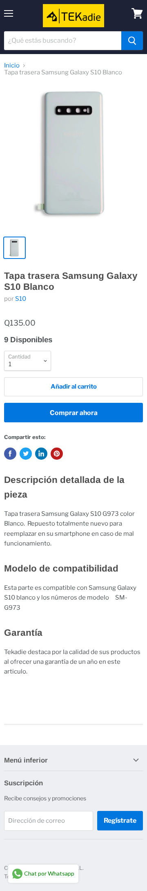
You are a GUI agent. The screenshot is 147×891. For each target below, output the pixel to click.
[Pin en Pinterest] (57, 454)
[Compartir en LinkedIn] (41, 454)
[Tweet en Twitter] (26, 454)
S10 (20, 298)
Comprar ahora (74, 413)
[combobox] (62, 40)
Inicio (12, 65)
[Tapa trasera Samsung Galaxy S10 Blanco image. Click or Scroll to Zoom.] (73, 158)
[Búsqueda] (132, 40)
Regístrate (120, 820)
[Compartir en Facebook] (10, 454)
